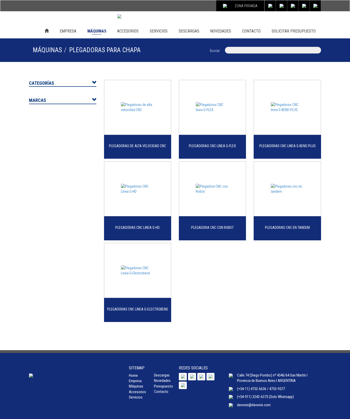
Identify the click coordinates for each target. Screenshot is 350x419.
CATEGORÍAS (41, 83)
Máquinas (136, 386)
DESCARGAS (189, 31)
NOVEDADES (220, 31)
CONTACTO (251, 31)
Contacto (161, 391)
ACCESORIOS (128, 31)
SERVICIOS (159, 31)
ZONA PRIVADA (246, 6)
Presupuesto (163, 386)
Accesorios (137, 392)
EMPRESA (68, 31)
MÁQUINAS (96, 31)
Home (133, 375)
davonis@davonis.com (254, 405)
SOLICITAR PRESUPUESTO (294, 31)
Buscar (215, 51)
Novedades (162, 380)
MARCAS (37, 100)
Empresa (135, 381)
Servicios (135, 397)
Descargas (162, 375)
